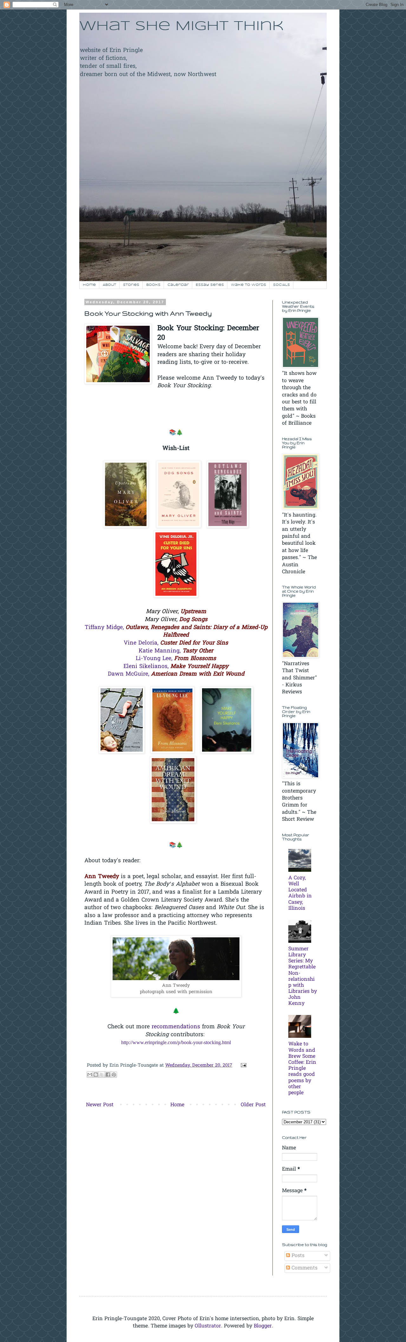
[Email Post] (242, 1065)
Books (153, 284)
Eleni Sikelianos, (175, 667)
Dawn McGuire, (176, 674)
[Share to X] (102, 1074)
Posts (297, 1256)
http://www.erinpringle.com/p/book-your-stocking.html (176, 1042)
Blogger (263, 1326)
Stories (131, 284)
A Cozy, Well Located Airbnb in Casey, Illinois (300, 893)
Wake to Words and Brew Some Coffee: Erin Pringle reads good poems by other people (302, 1068)
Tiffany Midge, (176, 632)
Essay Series (210, 284)
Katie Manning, (176, 651)
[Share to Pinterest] (114, 1074)
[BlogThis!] (96, 1074)
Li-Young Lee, (176, 659)
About (109, 284)
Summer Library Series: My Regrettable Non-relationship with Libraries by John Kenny (302, 976)
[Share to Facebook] (108, 1074)
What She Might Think (181, 26)
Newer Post (100, 1105)
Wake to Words (248, 284)
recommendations (176, 1027)
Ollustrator (208, 1326)
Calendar (178, 284)
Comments (304, 1268)
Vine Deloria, (176, 643)
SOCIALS (281, 284)
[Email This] (90, 1074)
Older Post (253, 1105)
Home (89, 284)
